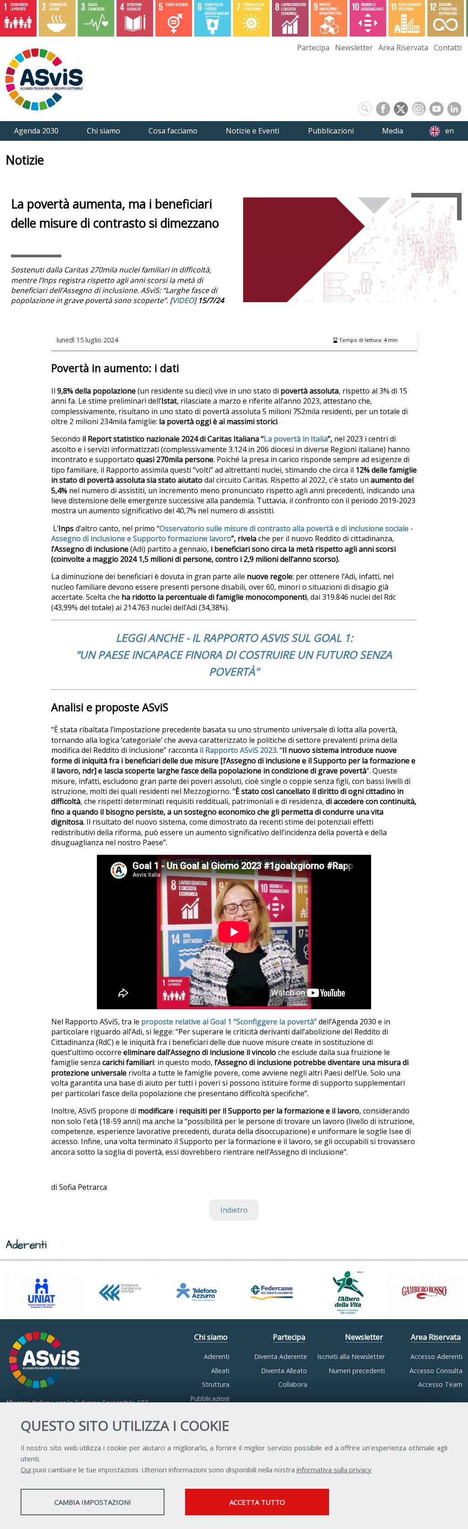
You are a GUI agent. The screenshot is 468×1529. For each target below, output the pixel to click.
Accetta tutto (257, 1502)
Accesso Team (440, 1384)
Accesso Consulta (436, 1370)
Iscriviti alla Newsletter (351, 1356)
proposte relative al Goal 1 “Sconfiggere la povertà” (229, 1022)
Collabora (292, 1384)
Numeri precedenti (357, 1370)
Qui (26, 1469)
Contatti (448, 48)
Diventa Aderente (280, 1356)
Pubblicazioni (209, 1398)
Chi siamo (211, 1337)
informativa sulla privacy (334, 1469)
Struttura (215, 1384)
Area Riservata (403, 48)
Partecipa (313, 48)
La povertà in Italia (296, 439)
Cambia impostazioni (92, 1502)
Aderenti (216, 1356)
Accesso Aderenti (436, 1356)
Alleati (220, 1370)
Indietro (234, 1210)
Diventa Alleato (284, 1370)
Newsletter (354, 48)
